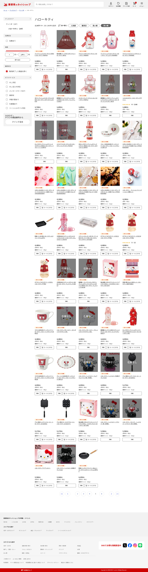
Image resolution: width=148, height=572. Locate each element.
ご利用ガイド (7, 559)
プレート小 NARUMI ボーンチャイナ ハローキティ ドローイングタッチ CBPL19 (66, 377)
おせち (58, 522)
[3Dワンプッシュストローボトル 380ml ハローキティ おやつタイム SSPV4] (44, 84)
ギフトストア (22, 530)
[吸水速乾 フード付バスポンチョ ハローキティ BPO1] (66, 39)
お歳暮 (50, 522)
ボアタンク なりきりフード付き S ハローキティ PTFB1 (110, 237)
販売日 (84, 25)
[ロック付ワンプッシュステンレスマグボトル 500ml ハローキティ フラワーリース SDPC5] (44, 130)
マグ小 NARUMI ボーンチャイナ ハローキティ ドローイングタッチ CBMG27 (44, 331)
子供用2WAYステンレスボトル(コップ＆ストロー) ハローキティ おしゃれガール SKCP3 (66, 237)
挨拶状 (11, 95)
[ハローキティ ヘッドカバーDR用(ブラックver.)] (66, 454)
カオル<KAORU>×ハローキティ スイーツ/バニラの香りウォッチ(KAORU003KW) (132, 145)
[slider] (5, 50)
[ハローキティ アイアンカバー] (44, 454)
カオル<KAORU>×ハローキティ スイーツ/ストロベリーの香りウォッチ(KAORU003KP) (44, 191)
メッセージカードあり (17, 91)
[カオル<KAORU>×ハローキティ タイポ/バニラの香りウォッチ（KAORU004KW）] (88, 176)
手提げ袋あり (14, 99)
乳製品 (79, 546)
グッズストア (49, 530)
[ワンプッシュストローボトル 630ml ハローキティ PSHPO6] (44, 39)
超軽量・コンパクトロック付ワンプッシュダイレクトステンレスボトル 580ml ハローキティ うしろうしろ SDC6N (88, 284)
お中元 (32, 522)
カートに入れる (48, 69)
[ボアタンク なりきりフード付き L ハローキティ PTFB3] (44, 268)
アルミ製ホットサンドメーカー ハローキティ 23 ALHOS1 (44, 423)
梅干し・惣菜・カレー (10, 549)
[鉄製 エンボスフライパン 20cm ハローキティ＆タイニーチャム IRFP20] (88, 454)
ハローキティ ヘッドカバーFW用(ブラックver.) (110, 377)
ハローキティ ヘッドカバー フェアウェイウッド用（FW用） (88, 377)
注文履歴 (118, 6)
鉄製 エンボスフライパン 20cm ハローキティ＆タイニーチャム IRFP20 (88, 469)
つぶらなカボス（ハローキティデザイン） (132, 99)
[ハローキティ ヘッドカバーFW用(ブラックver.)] (110, 362)
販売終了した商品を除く (18, 71)
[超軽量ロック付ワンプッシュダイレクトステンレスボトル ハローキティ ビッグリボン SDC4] (110, 84)
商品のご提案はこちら (67, 562)
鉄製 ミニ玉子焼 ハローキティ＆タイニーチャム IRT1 (44, 237)
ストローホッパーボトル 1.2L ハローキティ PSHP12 (88, 99)
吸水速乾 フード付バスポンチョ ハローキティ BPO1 (66, 54)
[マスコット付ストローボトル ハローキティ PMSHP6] (88, 39)
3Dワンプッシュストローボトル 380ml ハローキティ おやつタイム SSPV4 (44, 99)
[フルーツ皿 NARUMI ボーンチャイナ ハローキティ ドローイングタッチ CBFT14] (110, 130)
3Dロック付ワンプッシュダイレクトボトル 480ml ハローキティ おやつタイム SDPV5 (88, 145)
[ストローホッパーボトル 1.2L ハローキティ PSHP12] (88, 84)
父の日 (24, 522)
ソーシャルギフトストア (64, 530)
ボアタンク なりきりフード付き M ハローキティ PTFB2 (132, 237)
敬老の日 (41, 522)
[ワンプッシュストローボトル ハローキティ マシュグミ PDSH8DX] (110, 39)
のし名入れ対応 (15, 86)
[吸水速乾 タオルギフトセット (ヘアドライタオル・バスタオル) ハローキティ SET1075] (110, 268)
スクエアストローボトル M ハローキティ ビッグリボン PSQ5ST (66, 145)
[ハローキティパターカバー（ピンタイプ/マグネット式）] (66, 316)
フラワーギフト (63, 553)
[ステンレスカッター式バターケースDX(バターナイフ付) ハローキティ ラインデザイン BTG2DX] (88, 222)
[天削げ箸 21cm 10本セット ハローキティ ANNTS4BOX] (132, 268)
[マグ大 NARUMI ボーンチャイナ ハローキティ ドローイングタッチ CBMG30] (44, 362)
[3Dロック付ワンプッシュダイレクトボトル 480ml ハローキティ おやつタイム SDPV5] (88, 130)
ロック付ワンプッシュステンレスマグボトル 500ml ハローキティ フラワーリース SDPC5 (44, 145)
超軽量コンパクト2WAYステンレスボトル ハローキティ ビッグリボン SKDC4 (110, 331)
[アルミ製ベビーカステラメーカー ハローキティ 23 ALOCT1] (66, 408)
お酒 (78, 549)
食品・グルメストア (36, 530)
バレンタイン (78, 522)
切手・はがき (7, 546)
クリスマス (67, 522)
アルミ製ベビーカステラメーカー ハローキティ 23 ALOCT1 (66, 423)
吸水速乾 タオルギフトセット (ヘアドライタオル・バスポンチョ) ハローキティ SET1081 (88, 423)
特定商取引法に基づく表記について (35, 562)
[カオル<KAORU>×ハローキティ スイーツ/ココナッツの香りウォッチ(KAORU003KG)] (66, 176)
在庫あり (12, 41)
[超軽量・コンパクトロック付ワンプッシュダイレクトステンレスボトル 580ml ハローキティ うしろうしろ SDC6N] (88, 268)
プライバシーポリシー (53, 562)
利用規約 (6, 562)
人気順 (73, 25)
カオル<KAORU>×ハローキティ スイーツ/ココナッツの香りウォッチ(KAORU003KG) (66, 191)
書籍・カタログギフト (83, 553)
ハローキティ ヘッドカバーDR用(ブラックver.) (66, 469)
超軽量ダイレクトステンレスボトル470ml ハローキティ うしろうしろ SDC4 (66, 99)
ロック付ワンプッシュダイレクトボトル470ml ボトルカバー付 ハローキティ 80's (132, 331)
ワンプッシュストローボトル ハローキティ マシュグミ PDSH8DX (110, 54)
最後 (117, 493)
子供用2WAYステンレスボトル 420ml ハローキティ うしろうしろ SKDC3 (66, 283)
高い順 (95, 25)
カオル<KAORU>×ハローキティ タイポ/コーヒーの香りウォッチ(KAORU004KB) (110, 191)
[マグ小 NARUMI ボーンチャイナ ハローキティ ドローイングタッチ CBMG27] (44, 316)
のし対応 (12, 82)
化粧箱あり (13, 104)
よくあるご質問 (17, 559)
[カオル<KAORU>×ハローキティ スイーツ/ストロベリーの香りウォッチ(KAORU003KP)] (44, 176)
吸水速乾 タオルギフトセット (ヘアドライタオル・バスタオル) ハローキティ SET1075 (110, 283)
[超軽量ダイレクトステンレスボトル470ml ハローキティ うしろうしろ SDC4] (66, 84)
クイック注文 (126, 6)
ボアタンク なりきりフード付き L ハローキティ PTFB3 (44, 283)
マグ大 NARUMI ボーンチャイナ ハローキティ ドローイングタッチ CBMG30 (44, 377)
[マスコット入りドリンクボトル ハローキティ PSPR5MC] (132, 39)
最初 (61, 493)
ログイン (111, 6)
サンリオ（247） (12, 24)
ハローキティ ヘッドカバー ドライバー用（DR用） (110, 423)
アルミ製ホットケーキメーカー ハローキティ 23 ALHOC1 (132, 377)
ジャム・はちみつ (27, 549)
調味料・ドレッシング (46, 549)
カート (134, 6)
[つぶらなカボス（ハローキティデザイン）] (132, 84)
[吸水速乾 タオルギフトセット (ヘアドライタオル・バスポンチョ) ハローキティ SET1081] (88, 408)
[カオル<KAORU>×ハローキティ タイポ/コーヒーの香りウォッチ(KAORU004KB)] (110, 176)
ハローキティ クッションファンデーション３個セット (132, 191)
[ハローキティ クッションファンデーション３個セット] (132, 176)
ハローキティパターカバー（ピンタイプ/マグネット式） (66, 330)
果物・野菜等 (62, 546)
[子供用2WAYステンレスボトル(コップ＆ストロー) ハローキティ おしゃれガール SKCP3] (66, 222)
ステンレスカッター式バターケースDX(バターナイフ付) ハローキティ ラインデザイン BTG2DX (88, 237)
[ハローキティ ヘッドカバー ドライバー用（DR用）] (110, 408)
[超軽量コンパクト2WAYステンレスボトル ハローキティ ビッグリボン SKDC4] (110, 316)
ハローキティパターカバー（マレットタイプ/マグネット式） (88, 330)
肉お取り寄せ (44, 546)
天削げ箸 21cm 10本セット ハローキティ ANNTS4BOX (132, 283)
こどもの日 (15, 522)
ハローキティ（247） (16, 28)
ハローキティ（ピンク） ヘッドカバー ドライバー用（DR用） (132, 423)
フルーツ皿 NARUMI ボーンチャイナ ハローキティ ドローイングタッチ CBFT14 (110, 145)
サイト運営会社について (17, 562)
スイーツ (42, 553)
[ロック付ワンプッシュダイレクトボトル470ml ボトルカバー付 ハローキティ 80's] (132, 316)
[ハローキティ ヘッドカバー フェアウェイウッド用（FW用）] (88, 362)
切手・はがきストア (9, 530)
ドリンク (61, 549)
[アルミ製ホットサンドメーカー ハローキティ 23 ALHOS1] (44, 408)
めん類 (5, 553)
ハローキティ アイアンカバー (43, 468)
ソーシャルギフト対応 (17, 108)
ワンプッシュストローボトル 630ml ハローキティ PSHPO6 (44, 54)
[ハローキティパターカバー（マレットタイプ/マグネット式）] (88, 316)
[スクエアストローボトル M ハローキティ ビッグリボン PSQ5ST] (66, 130)
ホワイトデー (90, 522)
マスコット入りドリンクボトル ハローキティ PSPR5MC (132, 54)
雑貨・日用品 (25, 553)
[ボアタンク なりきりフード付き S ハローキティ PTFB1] (110, 222)
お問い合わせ (27, 559)
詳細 (37, 69)
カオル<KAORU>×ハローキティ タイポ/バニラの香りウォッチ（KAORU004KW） (88, 191)
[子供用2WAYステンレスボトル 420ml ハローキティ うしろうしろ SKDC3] (66, 268)
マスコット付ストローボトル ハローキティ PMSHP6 (88, 54)
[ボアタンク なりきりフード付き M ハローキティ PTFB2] (132, 222)
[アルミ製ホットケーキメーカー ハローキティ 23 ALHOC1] (132, 362)
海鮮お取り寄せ (26, 546)
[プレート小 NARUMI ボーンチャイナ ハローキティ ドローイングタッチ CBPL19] (66, 362)
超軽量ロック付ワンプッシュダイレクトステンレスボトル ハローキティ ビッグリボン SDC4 (110, 99)
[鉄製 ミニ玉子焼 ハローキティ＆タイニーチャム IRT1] (44, 222)
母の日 (5, 522)
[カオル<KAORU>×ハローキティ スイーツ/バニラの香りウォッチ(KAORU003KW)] (132, 130)
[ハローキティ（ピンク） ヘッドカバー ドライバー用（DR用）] (132, 408)
